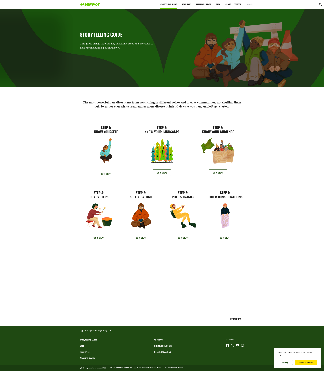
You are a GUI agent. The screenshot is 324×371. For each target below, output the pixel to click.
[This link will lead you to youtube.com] (237, 346)
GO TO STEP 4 (99, 237)
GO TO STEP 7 (225, 237)
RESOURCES (186, 4)
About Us (158, 339)
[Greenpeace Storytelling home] (89, 4)
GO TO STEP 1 (106, 173)
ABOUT (228, 4)
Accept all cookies (306, 362)
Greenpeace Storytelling (96, 330)
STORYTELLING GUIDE (168, 4)
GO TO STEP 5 (141, 237)
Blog (82, 345)
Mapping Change (87, 358)
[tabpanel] (162, 48)
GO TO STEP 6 (183, 237)
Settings (285, 362)
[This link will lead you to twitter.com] (232, 346)
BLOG (218, 4)
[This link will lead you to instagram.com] (242, 346)
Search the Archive (162, 352)
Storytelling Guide (88, 339)
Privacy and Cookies (163, 345)
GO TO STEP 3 (218, 172)
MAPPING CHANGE (203, 4)
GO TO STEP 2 (162, 172)
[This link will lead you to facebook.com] (227, 346)
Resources (84, 352)
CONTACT (237, 4)
